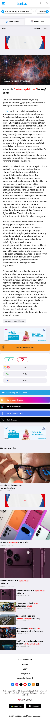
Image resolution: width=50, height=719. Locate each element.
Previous (2, 11)
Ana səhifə (37, 29)
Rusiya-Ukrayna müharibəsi (17, 11)
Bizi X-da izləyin (12, 420)
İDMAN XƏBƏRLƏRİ (25, 347)
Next (47, 11)
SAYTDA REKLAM (25, 660)
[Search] (47, 3)
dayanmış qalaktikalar (14, 321)
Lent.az (6, 111)
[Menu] (3, 3)
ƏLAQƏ (25, 664)
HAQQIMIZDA (25, 674)
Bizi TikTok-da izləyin (14, 407)
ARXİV (25, 669)
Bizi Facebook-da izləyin (15, 413)
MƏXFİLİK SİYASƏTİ (25, 678)
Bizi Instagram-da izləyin (15, 400)
